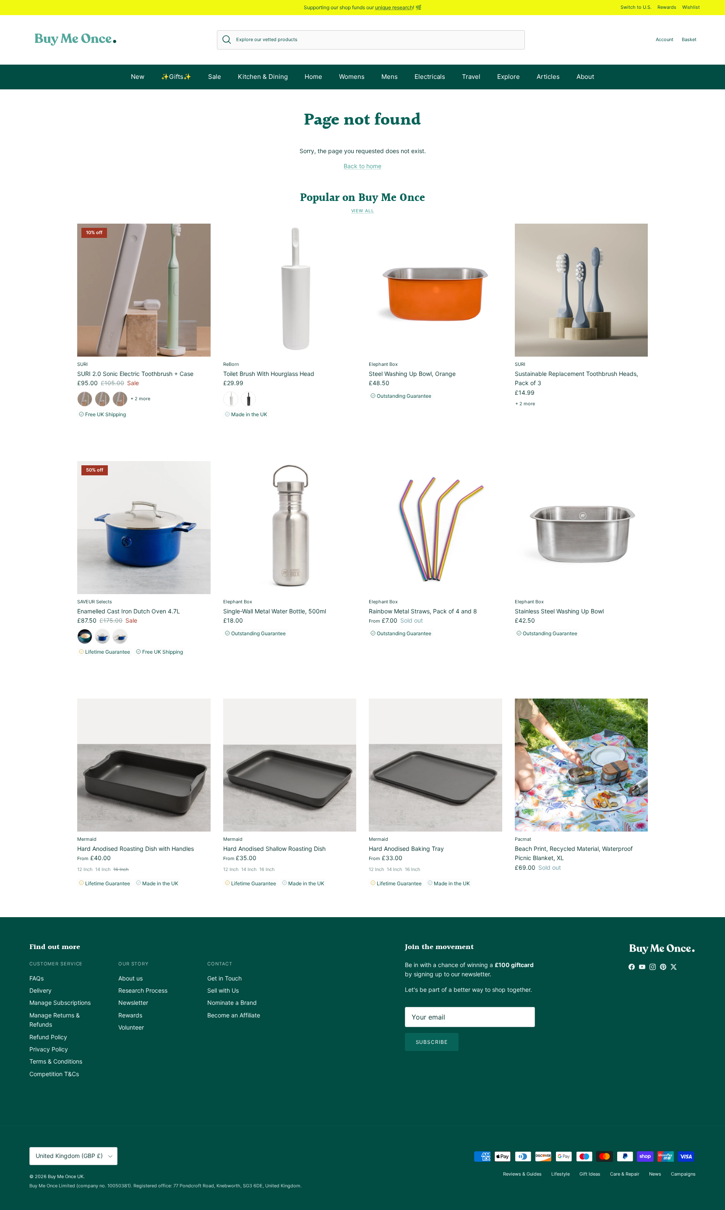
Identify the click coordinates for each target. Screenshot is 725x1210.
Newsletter (133, 1002)
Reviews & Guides (522, 1174)
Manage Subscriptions (60, 1002)
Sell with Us (223, 990)
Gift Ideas (589, 1174)
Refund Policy (48, 1036)
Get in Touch (224, 978)
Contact (219, 964)
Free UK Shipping (105, 414)
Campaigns (683, 1174)
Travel (471, 77)
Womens (352, 77)
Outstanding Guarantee (403, 396)
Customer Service (56, 964)
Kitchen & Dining (263, 77)
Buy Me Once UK (65, 1176)
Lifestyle (560, 1174)
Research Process (142, 990)
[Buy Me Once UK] (75, 39)
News (655, 1174)
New (137, 77)
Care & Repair (624, 1174)
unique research (394, 7)
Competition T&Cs (54, 1073)
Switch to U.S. (636, 7)
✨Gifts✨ (176, 77)
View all (362, 211)
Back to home (362, 166)
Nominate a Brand (232, 1002)
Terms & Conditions (55, 1061)
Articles (548, 77)
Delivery (40, 990)
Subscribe (432, 1042)
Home (313, 77)
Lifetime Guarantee (107, 652)
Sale (214, 77)
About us (130, 978)
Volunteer (131, 1027)
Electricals (430, 77)
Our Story (133, 964)
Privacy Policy (48, 1049)
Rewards (666, 7)
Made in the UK (248, 414)
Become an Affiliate (233, 1015)
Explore (508, 77)
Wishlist (691, 7)
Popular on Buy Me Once (362, 198)
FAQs (36, 978)
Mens (389, 77)
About (585, 77)
